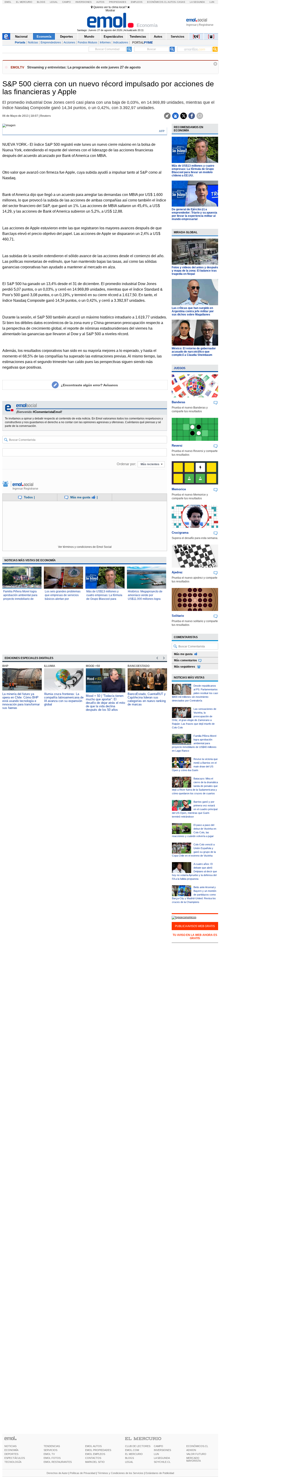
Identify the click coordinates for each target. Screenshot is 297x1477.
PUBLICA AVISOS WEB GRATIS (195, 926)
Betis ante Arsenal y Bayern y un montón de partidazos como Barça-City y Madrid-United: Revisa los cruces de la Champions (194, 894)
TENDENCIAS (52, 1446)
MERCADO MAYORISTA (193, 1459)
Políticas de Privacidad (82, 1473)
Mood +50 (93, 666)
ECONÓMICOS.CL (197, 1446)
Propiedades (117, 2)
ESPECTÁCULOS (14, 1458)
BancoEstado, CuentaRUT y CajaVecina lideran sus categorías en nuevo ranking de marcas (147, 699)
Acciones (69, 42)
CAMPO (158, 1446)
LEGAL (129, 1462)
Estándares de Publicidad (159, 1473)
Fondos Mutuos (87, 42)
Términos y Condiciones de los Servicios (120, 1473)
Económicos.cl (157, 2)
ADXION (191, 1450)
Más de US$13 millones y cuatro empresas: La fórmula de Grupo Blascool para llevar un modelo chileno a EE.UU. (104, 599)
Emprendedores (51, 42)
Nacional (21, 36)
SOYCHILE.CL (162, 1462)
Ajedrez (177, 572)
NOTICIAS (10, 1446)
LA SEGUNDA (162, 1458)
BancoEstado (138, 666)
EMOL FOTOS (52, 1458)
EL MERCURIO (134, 1454)
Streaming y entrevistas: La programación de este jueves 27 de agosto (84, 67)
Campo (66, 2)
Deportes (66, 36)
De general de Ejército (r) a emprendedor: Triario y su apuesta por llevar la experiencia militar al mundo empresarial (194, 214)
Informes (105, 42)
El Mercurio (24, 2)
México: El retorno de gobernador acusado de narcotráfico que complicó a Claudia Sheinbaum (194, 352)
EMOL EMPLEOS (95, 1454)
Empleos (136, 2)
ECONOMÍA (11, 1450)
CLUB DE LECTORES (137, 1446)
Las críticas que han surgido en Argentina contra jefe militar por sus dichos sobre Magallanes (193, 311)
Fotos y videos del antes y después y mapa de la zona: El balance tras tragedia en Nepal (195, 271)
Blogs (41, 2)
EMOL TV (49, 1454)
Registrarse (206, 24)
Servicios (177, 36)
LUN (156, 1454)
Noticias (33, 42)
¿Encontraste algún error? (89, 385)
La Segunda (197, 2)
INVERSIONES (162, 1450)
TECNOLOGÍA (12, 1462)
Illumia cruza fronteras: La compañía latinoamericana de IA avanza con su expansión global (64, 699)
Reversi (177, 445)
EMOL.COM (132, 1450)
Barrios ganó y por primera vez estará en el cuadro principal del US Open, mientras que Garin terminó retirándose (194, 809)
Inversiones (83, 2)
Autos (100, 2)
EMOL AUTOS (93, 1446)
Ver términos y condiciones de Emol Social (85, 547)
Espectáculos (113, 36)
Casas (181, 2)
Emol (8, 2)
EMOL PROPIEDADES (98, 1450)
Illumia (49, 666)
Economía (44, 36)
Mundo (89, 36)
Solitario (178, 615)
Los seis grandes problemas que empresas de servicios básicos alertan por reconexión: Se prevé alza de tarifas (63, 599)
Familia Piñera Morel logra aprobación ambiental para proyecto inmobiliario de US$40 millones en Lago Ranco (20, 599)
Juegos (179, 368)
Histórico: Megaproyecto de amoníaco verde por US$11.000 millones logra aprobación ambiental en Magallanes (145, 599)
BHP (5, 666)
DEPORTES (11, 1454)
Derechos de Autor (57, 1473)
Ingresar (191, 24)
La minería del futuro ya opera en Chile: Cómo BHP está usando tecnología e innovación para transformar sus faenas (21, 701)
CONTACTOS (93, 1458)
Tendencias (138, 36)
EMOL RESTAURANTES (58, 1462)
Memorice (179, 489)
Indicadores (120, 42)
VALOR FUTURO (196, 1454)
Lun (212, 2)
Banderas (178, 402)
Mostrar (110, 10)
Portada (20, 42)
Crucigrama (180, 532)
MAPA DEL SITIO (95, 1462)
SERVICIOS (50, 1450)
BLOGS (129, 1458)
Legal (54, 2)
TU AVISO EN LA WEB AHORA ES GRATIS (195, 936)
